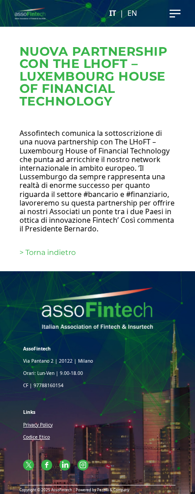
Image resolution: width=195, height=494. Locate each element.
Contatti (98, 67)
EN (132, 13)
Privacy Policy (38, 425)
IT (112, 13)
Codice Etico (36, 437)
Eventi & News (97, 52)
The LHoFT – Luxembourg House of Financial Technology (95, 146)
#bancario (100, 194)
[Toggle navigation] (175, 13)
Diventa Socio (97, 83)
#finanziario (146, 194)
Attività (97, 35)
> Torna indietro (48, 252)
